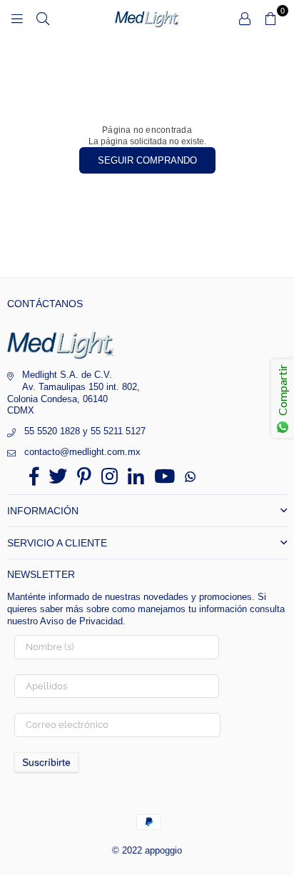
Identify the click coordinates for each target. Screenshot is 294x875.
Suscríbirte (46, 762)
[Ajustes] (245, 18)
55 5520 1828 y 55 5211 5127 (85, 431)
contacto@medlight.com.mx (82, 451)
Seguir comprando (147, 160)
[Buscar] (43, 18)
